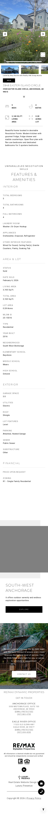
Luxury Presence (24, 785)
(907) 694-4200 (24, 732)
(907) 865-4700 (24, 714)
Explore (24, 609)
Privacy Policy (34, 798)
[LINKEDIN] (24, 769)
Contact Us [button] (24, 674)
